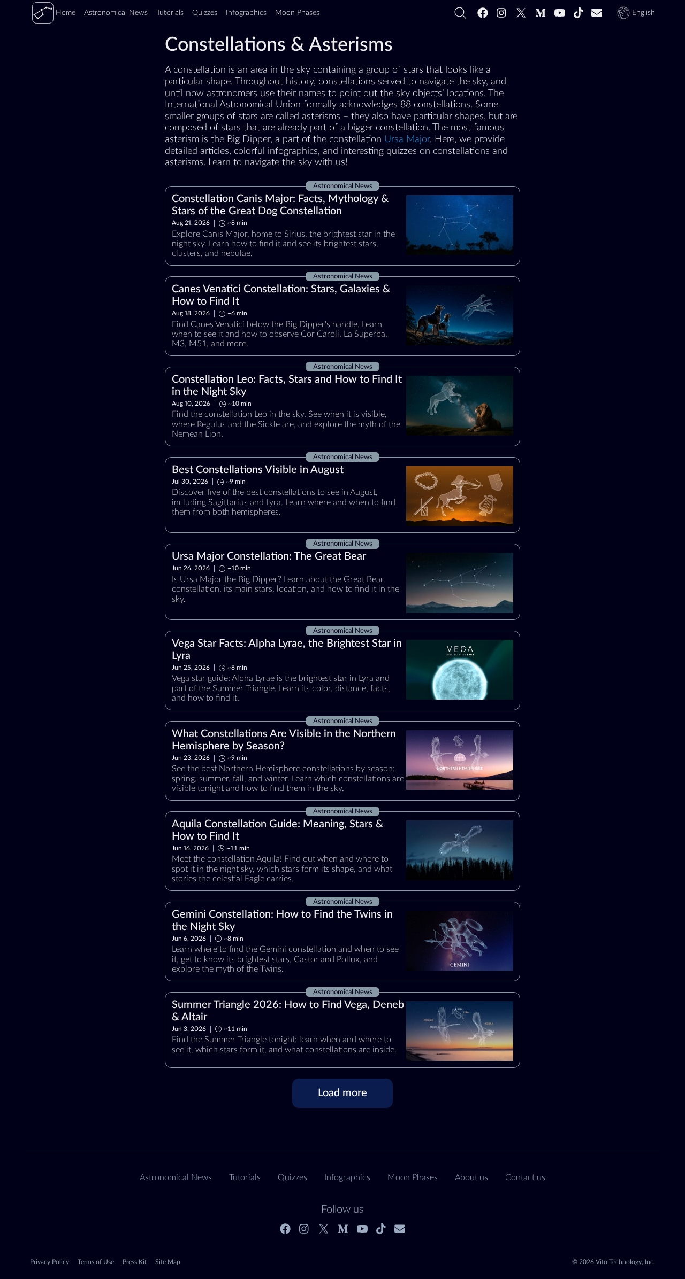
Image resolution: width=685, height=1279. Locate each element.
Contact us (525, 1177)
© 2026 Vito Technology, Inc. (613, 1262)
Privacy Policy (49, 1262)
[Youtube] (559, 12)
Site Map (167, 1262)
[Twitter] (521, 12)
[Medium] (540, 12)
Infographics (347, 1177)
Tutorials (245, 1177)
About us (471, 1177)
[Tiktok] (578, 12)
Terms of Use (96, 1262)
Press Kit (135, 1262)
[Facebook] (482, 12)
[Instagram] (502, 12)
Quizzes (292, 1177)
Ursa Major (407, 139)
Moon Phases (412, 1177)
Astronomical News (176, 1177)
